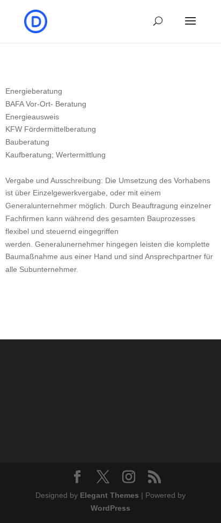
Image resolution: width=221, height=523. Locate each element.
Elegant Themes (109, 495)
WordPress (110, 508)
